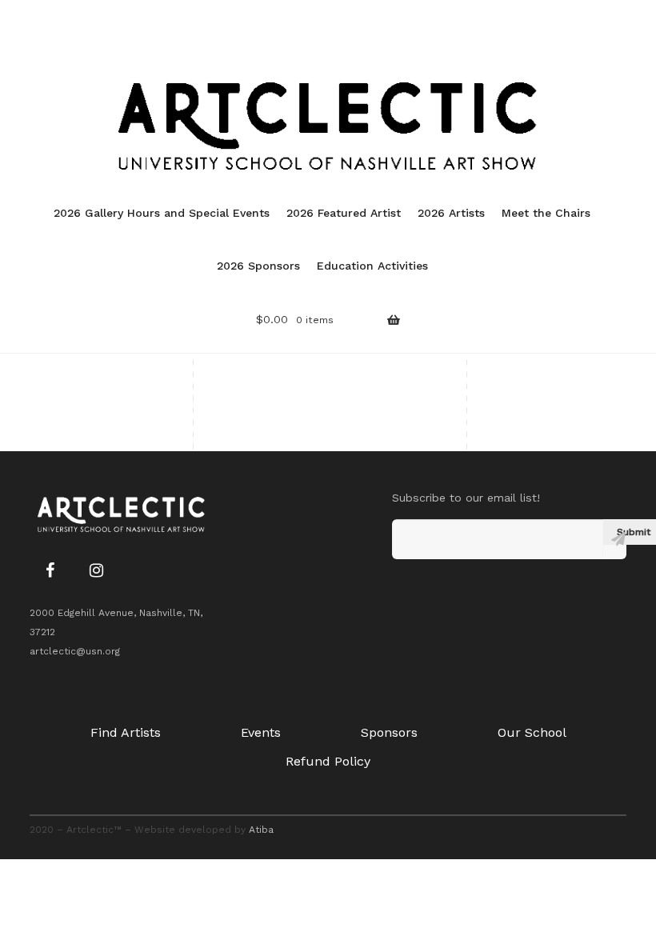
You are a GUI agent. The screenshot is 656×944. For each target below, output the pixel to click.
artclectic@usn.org (75, 651)
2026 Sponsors (258, 265)
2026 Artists (451, 212)
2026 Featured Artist (343, 212)
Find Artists (125, 732)
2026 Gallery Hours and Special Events (162, 212)
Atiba (261, 829)
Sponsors (389, 732)
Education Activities (372, 265)
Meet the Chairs (546, 212)
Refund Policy (328, 761)
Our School (532, 732)
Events (261, 732)
